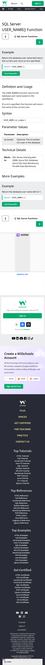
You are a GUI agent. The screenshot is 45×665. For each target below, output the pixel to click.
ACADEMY (22, 630)
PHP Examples (21, 555)
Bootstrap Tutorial (22, 473)
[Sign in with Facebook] (22, 324)
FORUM (21, 622)
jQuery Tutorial (22, 483)
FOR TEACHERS (22, 429)
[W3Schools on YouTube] (13, 338)
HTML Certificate (22, 575)
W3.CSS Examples (21, 550)
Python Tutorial (22, 468)
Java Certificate (22, 595)
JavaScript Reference (21, 500)
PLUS (22, 410)
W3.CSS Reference (21, 508)
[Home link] (4, 3)
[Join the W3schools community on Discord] (21, 338)
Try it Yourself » (11, 73)
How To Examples (21, 542)
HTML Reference (21, 495)
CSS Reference (21, 498)
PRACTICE (22, 435)
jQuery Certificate (22, 592)
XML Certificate (22, 602)
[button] (22, 3)
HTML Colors (21, 515)
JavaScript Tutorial (22, 461)
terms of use (24, 650)
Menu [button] (13, 3)
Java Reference (21, 518)
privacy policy (23, 652)
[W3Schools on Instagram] (28, 338)
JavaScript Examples (21, 540)
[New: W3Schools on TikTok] (32, 338)
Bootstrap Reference (21, 510)
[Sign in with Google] (16, 324)
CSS (19, 9)
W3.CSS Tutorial (22, 471)
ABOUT (22, 626)
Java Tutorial (22, 478)
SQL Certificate (22, 585)
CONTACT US (22, 441)
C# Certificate (22, 600)
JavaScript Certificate (22, 580)
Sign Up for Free (13, 386)
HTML (10, 9)
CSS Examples (21, 537)
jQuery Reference (21, 523)
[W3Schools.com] (23, 404)
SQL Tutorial (22, 466)
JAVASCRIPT (30, 9)
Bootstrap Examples (21, 552)
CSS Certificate (22, 577)
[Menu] (3, 9)
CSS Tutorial (22, 458)
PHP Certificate (22, 590)
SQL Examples (21, 545)
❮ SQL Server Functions (26, 36)
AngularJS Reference (21, 520)
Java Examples (21, 557)
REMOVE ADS (22, 274)
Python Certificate (22, 587)
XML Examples (21, 560)
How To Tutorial (22, 463)
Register (27, 329)
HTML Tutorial (22, 456)
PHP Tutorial (22, 475)
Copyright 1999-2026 (18, 656)
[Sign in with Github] (28, 324)
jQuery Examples (21, 562)
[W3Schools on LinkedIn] (17, 338)
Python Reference (21, 505)
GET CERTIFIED (22, 422)
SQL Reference (21, 503)
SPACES (22, 416)
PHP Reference (21, 513)
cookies (32, 650)
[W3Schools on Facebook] (25, 338)
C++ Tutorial (22, 480)
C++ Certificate (22, 597)
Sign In (22, 315)
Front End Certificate (22, 582)
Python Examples (21, 547)
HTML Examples (21, 535)
